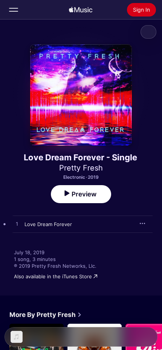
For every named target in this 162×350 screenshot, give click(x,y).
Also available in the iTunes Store (53, 276)
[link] (45, 315)
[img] (80, 9)
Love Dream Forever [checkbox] (48, 224)
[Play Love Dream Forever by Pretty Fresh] (16, 224)
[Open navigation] (13, 10)
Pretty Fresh (81, 167)
